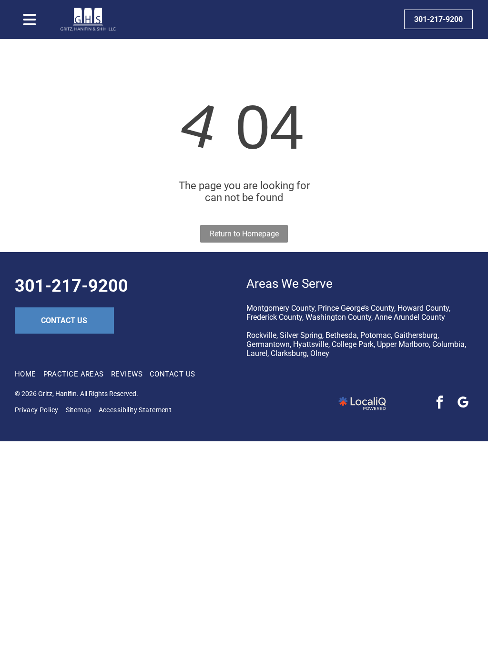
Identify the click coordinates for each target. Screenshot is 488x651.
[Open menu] (29, 19)
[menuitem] (29, 374)
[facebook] (439, 403)
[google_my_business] (462, 403)
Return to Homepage (244, 233)
